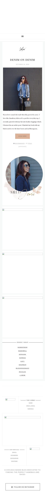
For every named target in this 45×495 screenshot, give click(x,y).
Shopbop (22, 364)
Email (14, 452)
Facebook (14, 455)
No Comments (19, 143)
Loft (22, 361)
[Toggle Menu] (3, 3)
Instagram (14, 458)
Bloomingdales (22, 368)
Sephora (22, 354)
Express (22, 358)
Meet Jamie (30, 405)
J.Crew (22, 375)
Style (30, 143)
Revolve (22, 372)
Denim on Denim (22, 59)
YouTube (14, 461)
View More (22, 136)
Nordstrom (22, 347)
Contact (31, 408)
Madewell (22, 351)
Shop (30, 402)
